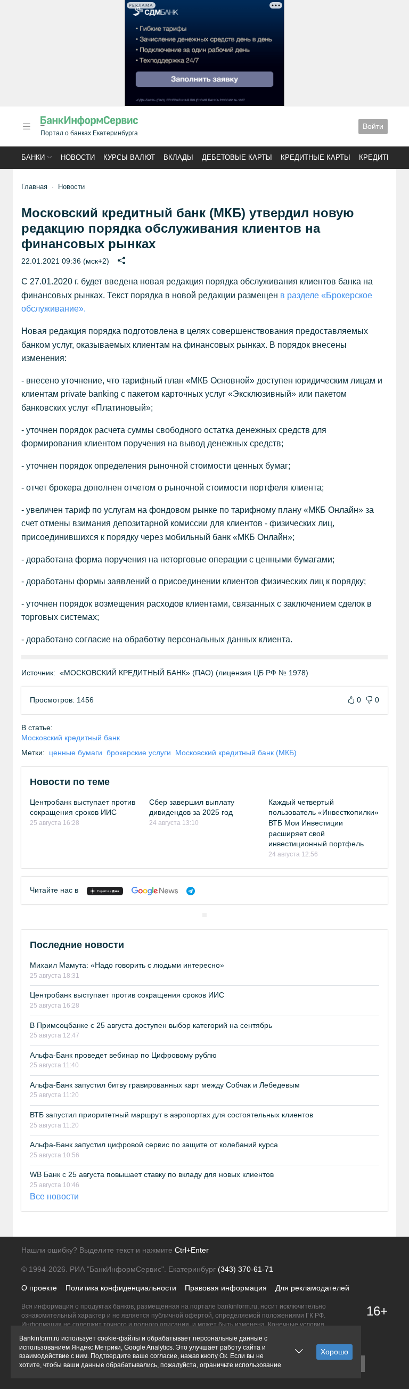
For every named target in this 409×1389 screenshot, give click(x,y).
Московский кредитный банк (70, 737)
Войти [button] (373, 126)
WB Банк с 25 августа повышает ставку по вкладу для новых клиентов (152, 1174)
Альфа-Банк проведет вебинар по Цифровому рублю (123, 1055)
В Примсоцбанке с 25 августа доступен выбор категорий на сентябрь (151, 1025)
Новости (78, 157)
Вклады (178, 157)
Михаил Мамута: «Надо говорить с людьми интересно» (127, 965)
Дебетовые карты (237, 157)
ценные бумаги (75, 752)
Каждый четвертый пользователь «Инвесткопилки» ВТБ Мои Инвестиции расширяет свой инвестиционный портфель (323, 823)
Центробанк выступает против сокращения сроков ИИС (127, 995)
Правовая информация (226, 1288)
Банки (33, 157)
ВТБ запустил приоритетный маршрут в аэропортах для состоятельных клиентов (171, 1114)
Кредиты (376, 157)
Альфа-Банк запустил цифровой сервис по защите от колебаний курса (154, 1144)
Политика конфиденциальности (121, 1288)
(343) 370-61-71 (245, 1269)
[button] (26, 126)
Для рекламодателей (312, 1288)
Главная (34, 187)
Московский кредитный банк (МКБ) (236, 752)
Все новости (54, 1196)
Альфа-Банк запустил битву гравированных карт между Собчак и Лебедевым (165, 1085)
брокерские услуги (139, 752)
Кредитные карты (315, 157)
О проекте (39, 1288)
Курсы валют (129, 157)
